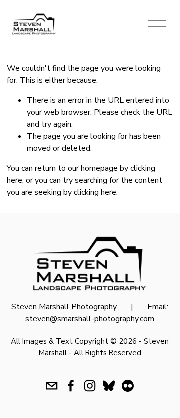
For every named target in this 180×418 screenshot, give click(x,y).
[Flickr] (128, 386)
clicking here (95, 192)
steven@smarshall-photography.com (90, 318)
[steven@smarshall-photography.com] (52, 386)
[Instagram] (90, 386)
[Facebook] (71, 386)
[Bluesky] (109, 386)
